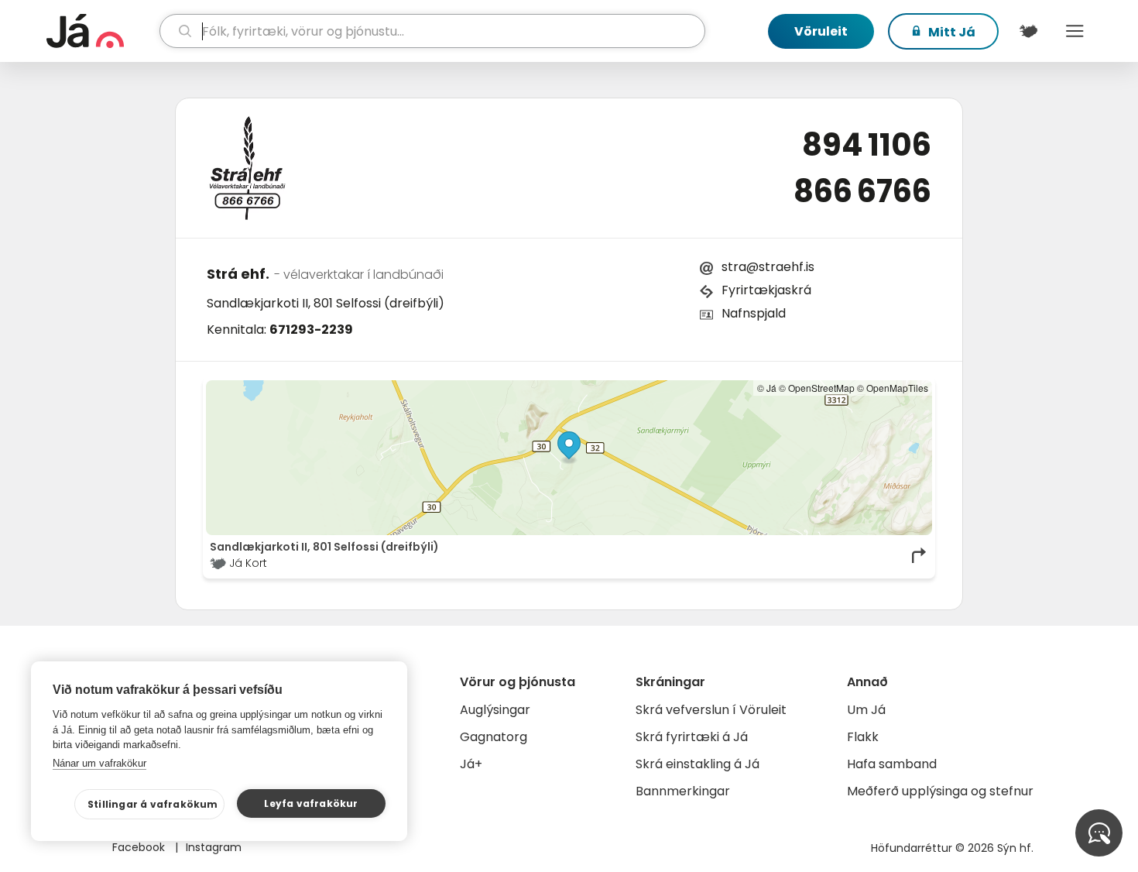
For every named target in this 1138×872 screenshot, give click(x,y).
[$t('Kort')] (1028, 31)
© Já (766, 387)
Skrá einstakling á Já (697, 764)
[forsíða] (101, 31)
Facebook (140, 847)
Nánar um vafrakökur (99, 763)
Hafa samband (892, 764)
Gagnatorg (493, 737)
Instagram (214, 847)
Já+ (471, 764)
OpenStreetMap (821, 387)
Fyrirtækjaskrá (766, 290)
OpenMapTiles (897, 387)
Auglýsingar (495, 710)
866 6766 (862, 191)
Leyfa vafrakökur (311, 803)
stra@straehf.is (768, 267)
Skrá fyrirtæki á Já (692, 737)
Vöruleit (821, 31)
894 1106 (866, 145)
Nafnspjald (754, 313)
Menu (1074, 31)
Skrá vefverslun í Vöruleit (711, 710)
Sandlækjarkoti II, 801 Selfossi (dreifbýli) (325, 303)
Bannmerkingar (683, 791)
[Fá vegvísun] (919, 555)
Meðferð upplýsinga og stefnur (940, 791)
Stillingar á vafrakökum (152, 804)
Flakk (863, 737)
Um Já (866, 710)
